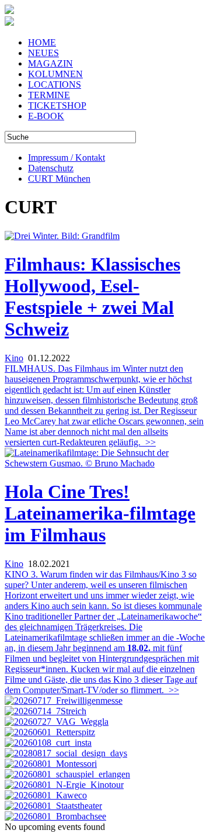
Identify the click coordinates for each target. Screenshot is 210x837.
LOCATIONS (54, 84)
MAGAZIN (50, 63)
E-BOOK (46, 116)
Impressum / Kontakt (66, 157)
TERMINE (49, 95)
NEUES (43, 53)
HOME (42, 42)
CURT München (59, 179)
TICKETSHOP (57, 105)
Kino (14, 358)
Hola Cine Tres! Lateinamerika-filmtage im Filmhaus (100, 513)
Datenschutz (51, 168)
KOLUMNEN (55, 74)
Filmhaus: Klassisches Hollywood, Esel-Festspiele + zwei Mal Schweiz (92, 297)
